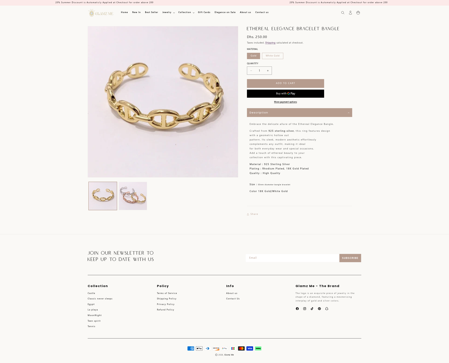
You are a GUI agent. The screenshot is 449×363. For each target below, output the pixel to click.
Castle (91, 293)
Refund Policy (165, 310)
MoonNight (95, 315)
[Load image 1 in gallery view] (103, 196)
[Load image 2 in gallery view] (133, 196)
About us (231, 293)
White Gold (273, 56)
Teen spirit (94, 321)
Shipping (270, 43)
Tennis (91, 326)
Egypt (91, 304)
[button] (168, 12)
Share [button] (254, 214)
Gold (253, 56)
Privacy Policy (166, 304)
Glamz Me (229, 355)
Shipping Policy (167, 299)
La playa (93, 310)
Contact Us (233, 299)
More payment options (285, 102)
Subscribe (350, 258)
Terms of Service (167, 293)
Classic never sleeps (100, 299)
